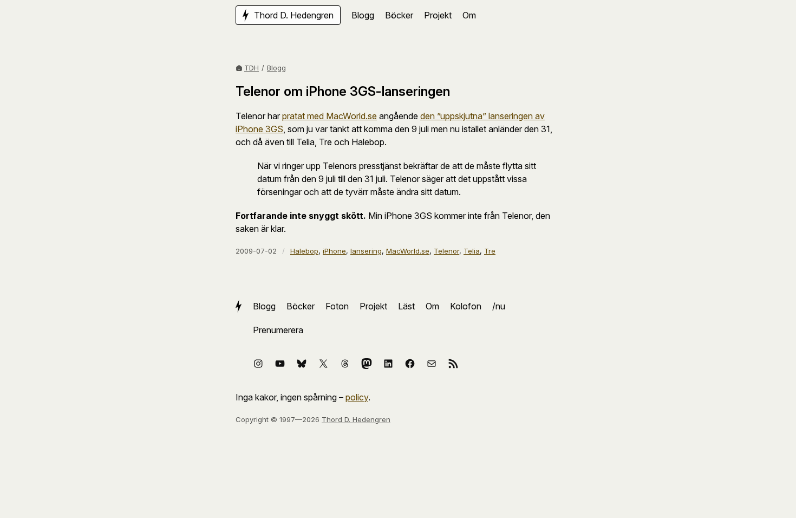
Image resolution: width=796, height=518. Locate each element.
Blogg (276, 67)
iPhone (334, 251)
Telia (472, 251)
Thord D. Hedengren (356, 419)
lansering (366, 251)
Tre (489, 251)
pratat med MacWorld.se (329, 116)
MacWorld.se (407, 251)
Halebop (304, 251)
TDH (251, 67)
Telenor (446, 251)
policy (356, 397)
